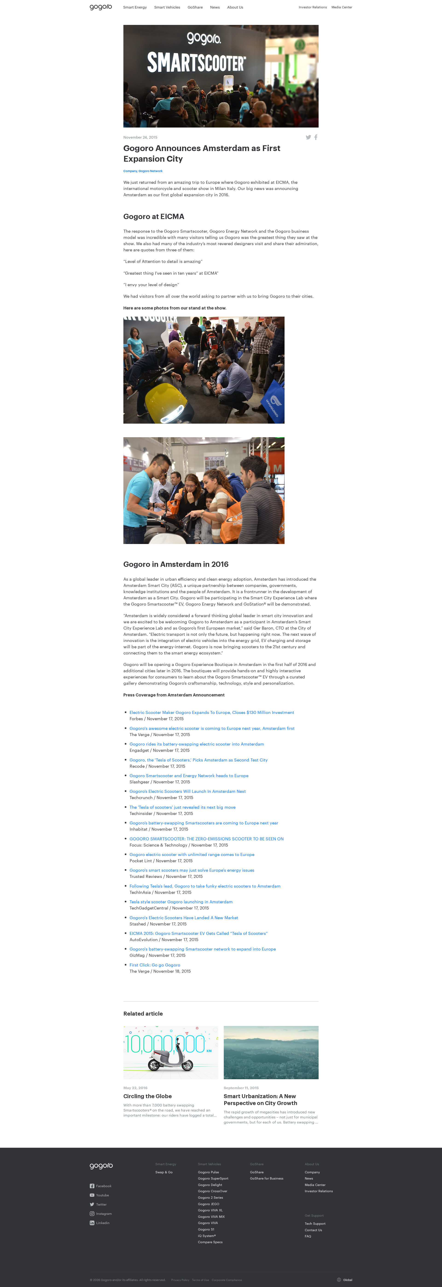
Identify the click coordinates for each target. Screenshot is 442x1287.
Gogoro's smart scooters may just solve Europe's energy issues (192, 870)
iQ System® (207, 1235)
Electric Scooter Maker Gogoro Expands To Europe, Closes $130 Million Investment (212, 712)
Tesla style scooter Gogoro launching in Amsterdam (181, 901)
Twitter (101, 1204)
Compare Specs (210, 1242)
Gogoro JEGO (208, 1204)
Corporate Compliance (227, 1280)
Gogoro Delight (210, 1185)
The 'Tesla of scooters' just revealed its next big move (183, 807)
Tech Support (315, 1223)
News (309, 1178)
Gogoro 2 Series (210, 1197)
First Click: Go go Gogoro (155, 964)
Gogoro (102, 7)
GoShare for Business (266, 1178)
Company (312, 1172)
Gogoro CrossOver (212, 1191)
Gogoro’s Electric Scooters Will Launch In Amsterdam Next (188, 791)
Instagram (104, 1213)
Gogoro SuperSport (213, 1178)
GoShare (257, 1172)
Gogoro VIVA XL (210, 1210)
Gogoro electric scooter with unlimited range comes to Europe (192, 854)
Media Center (315, 1185)
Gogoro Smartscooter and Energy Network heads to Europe (189, 775)
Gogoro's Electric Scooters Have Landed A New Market (184, 917)
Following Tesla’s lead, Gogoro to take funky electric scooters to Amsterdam (205, 886)
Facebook (103, 1186)
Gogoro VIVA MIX (211, 1216)
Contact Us (313, 1230)
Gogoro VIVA (208, 1223)
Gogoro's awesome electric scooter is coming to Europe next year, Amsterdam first (212, 728)
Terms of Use (200, 1280)
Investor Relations (319, 1191)
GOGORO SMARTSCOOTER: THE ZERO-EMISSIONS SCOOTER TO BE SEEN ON (207, 838)
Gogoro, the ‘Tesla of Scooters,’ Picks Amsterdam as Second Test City (199, 759)
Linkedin (103, 1223)
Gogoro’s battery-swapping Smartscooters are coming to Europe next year (204, 822)
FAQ (308, 1236)
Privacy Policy (180, 1280)
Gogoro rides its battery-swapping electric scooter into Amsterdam (197, 743)
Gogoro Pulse (208, 1172)
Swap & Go (164, 1172)
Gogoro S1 (206, 1229)
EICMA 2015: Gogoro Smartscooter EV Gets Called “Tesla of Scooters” (199, 933)
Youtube (102, 1195)
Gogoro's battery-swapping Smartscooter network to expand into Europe (203, 948)
